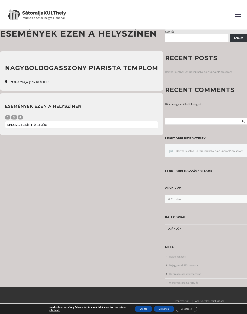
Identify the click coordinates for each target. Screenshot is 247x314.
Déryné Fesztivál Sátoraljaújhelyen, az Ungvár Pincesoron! (198, 71)
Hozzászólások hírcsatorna (185, 274)
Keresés (169, 31)
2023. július (174, 199)
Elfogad (143, 308)
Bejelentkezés (177, 256)
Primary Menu (238, 14)
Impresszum (182, 301)
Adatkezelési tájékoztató (209, 301)
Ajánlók (174, 228)
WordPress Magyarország (183, 282)
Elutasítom (164, 308)
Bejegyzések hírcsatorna (183, 265)
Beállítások (186, 308)
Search (243, 121)
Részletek (54, 310)
